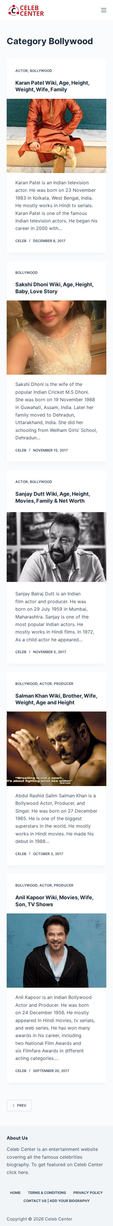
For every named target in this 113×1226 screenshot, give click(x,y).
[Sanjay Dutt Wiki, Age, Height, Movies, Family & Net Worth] (56, 547)
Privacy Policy (88, 1192)
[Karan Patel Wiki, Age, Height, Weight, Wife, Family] (56, 136)
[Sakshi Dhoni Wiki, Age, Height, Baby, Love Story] (56, 337)
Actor (21, 70)
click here (17, 1172)
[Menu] (103, 10)
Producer (63, 683)
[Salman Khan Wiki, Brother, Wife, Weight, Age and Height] (56, 749)
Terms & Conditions (47, 1192)
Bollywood (41, 70)
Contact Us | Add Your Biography (56, 1201)
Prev (21, 1105)
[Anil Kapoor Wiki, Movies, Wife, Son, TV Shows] (56, 950)
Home (15, 1192)
